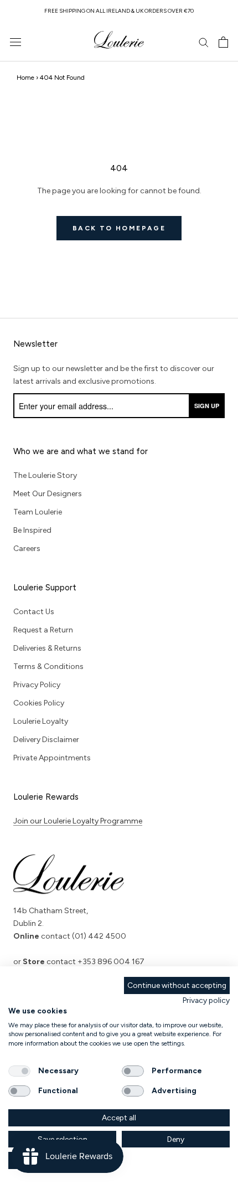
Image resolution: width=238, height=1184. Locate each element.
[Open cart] (223, 42)
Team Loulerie (37, 512)
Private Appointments (52, 758)
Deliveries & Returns (47, 648)
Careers (26, 548)
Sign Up (206, 405)
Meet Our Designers (47, 493)
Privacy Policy (36, 684)
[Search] (204, 42)
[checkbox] (19, 1071)
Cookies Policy (38, 703)
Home (25, 77)
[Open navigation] (15, 42)
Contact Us (33, 611)
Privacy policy (206, 1000)
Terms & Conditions (48, 666)
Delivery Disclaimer (46, 739)
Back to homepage (119, 228)
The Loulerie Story (45, 475)
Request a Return (43, 630)
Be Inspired (32, 530)
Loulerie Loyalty (40, 721)
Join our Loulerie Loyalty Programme (77, 821)
